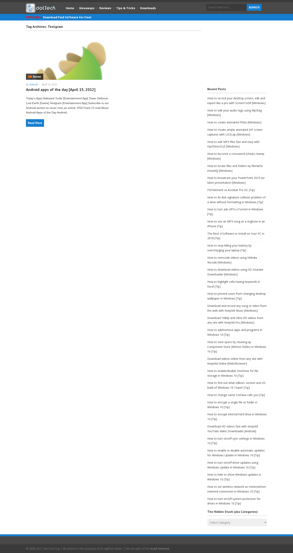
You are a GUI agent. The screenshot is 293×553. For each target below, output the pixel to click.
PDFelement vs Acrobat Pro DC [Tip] (231, 190)
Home (70, 8)
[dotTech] (41, 10)
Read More (35, 123)
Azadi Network (159, 548)
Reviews (105, 8)
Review (37, 76)
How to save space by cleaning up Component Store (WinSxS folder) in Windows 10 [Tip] (236, 346)
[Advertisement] (237, 54)
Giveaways (86, 8)
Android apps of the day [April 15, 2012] (60, 89)
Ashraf (33, 84)
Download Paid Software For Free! (67, 17)
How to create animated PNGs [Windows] (234, 122)
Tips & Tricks (125, 8)
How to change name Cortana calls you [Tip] (236, 395)
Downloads (148, 8)
